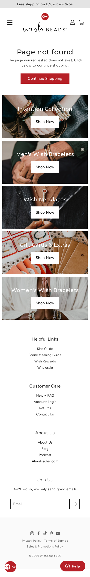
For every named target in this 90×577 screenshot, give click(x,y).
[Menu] (10, 22)
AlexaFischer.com (45, 461)
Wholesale (45, 367)
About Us (45, 442)
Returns (45, 408)
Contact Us (45, 414)
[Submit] (74, 504)
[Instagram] (32, 533)
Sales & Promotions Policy (45, 546)
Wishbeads (47, 555)
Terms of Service (56, 540)
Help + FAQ (45, 395)
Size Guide (45, 349)
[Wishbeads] (45, 22)
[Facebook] (38, 533)
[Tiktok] (45, 533)
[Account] (72, 22)
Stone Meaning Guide (45, 355)
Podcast (45, 455)
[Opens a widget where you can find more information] (72, 566)
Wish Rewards (45, 361)
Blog (45, 449)
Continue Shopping (45, 78)
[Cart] (81, 22)
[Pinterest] (51, 533)
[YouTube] (58, 533)
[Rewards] (10, 566)
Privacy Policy (32, 540)
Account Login (45, 402)
